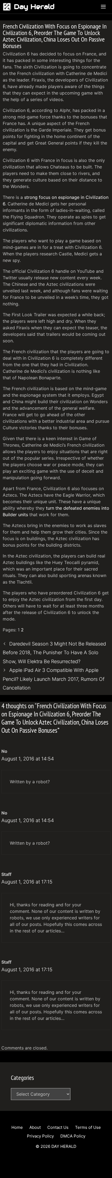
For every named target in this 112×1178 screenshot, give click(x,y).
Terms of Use (88, 1127)
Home (17, 1127)
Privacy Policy (40, 1136)
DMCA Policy (72, 1136)
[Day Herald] (8, 7)
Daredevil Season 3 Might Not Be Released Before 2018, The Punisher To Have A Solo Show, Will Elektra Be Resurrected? (54, 652)
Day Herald (34, 6)
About (35, 1127)
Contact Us (58, 1127)
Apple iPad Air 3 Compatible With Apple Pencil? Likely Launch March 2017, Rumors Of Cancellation (53, 679)
